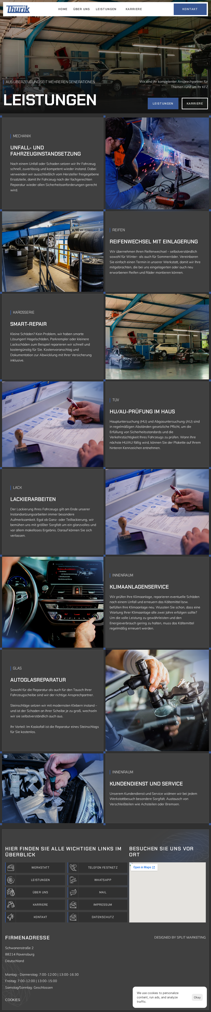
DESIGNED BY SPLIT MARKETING (180, 937)
